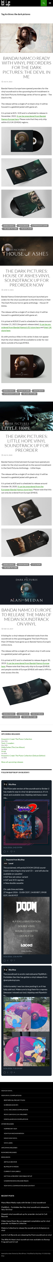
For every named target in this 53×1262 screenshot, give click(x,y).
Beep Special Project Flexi (14, 1100)
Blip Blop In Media (11, 1167)
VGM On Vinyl (6, 1091)
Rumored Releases (9, 1152)
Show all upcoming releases (12, 762)
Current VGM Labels (12, 1171)
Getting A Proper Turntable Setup (18, 1176)
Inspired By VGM (10, 1129)
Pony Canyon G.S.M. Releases (15, 1114)
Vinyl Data (8, 1143)
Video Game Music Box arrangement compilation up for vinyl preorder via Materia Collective (25, 1222)
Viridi (3, 751)
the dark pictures (10, 229)
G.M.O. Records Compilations (16, 1110)
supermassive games (40, 225)
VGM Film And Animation (14, 1133)
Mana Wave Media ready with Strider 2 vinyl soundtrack (23, 1202)
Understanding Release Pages (16, 1181)
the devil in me (26, 229)
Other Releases (7, 1124)
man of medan (37, 714)
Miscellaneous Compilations (16, 1119)
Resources (5, 1157)
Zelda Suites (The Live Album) (13, 747)
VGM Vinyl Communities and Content (19, 1186)
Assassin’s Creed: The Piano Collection (16, 739)
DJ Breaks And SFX (11, 1105)
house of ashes (24, 391)
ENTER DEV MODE (11, 1256)
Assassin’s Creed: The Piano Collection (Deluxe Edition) (23, 755)
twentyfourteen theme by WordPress (13, 1253)
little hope (36, 564)
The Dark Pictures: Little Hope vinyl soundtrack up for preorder (27, 443)
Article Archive (10, 1162)
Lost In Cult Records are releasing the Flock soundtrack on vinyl (26, 1235)
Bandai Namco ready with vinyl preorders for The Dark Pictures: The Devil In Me (26, 67)
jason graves (23, 225)
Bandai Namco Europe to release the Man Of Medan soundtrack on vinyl (26, 616)
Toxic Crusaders (7, 743)
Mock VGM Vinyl (10, 1138)
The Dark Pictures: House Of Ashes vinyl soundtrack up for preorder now (26, 278)
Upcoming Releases (9, 1148)
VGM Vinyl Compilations (11, 1095)
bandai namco (9, 225)
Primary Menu (50, 3)
